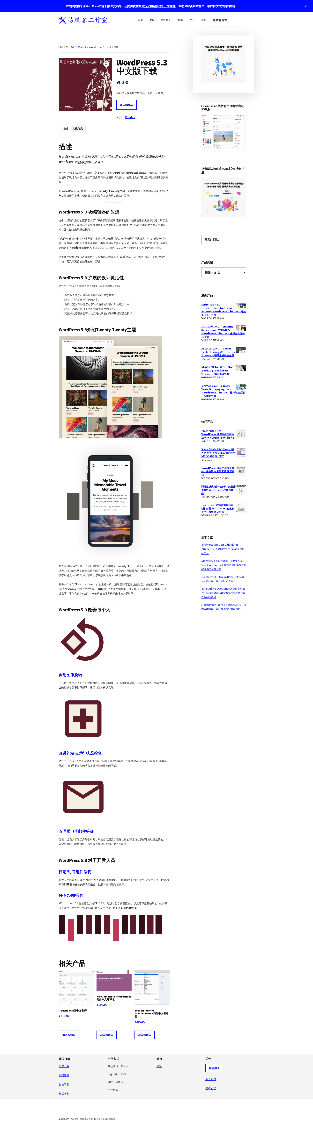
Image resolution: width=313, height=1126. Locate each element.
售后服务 (64, 1093)
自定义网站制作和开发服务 (159, 6)
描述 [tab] (65, 128)
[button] (106, 64)
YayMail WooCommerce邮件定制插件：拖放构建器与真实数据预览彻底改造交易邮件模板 (223, 593)
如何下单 (64, 1066)
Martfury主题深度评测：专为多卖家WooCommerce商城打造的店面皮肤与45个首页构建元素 (223, 565)
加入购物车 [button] (68, 1034)
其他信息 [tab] (77, 128)
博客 (159, 1066)
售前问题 (64, 1084)
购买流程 (64, 1075)
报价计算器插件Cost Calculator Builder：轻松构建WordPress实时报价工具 (222, 549)
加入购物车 (126, 105)
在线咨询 (214, 1068)
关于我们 (210, 1079)
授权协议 (210, 1088)
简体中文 (82, 47)
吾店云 (99, 1119)
